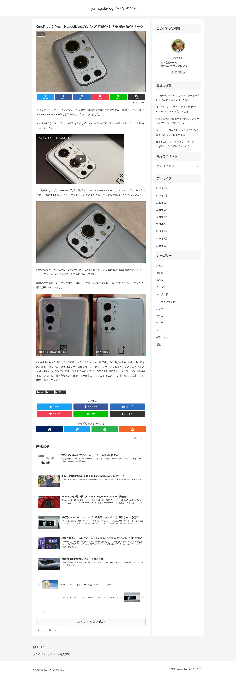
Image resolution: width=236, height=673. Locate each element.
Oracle (159, 265)
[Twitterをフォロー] (77, 429)
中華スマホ (61, 392)
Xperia (159, 280)
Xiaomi (159, 273)
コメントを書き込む (91, 621)
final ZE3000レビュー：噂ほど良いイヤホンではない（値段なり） (177, 120)
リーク (50, 392)
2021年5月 (161, 224)
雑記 (158, 344)
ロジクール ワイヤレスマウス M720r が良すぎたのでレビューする (177, 132)
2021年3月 (161, 231)
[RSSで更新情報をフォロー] (132, 429)
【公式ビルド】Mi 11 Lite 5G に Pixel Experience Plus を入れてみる (176, 109)
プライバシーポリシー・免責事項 (51, 654)
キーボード (162, 294)
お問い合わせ (40, 647)
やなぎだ (178, 57)
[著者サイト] (49, 429)
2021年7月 (161, 217)
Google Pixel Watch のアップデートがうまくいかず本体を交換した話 (178, 97)
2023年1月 (161, 188)
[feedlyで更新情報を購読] (105, 429)
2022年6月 (161, 195)
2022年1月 (161, 202)
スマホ (41, 392)
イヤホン (161, 287)
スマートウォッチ (165, 301)
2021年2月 (161, 238)
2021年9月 (161, 209)
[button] (198, 166)
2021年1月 (161, 245)
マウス (159, 316)
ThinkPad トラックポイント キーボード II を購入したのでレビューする (177, 144)
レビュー (161, 330)
